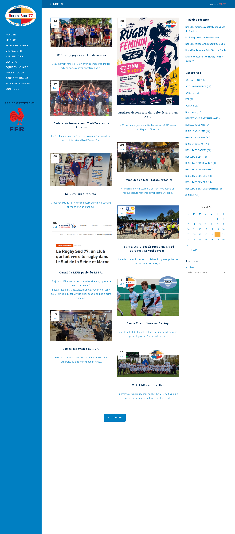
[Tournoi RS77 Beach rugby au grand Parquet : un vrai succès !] (148, 222)
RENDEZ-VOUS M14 (195, 137)
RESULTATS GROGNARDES (198, 163)
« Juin (194, 250)
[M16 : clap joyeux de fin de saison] (81, 32)
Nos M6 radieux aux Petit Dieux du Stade (205, 50)
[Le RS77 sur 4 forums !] (81, 169)
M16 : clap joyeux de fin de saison (81, 55)
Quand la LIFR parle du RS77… (81, 272)
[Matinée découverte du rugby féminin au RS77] (148, 61)
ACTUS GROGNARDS (196, 86)
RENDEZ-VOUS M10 (195, 125)
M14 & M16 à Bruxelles (148, 385)
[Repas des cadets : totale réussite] (148, 157)
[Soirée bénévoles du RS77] (81, 325)
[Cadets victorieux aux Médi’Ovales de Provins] (81, 98)
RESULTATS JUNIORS (196, 176)
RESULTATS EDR (193, 156)
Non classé (190, 112)
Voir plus (115, 417)
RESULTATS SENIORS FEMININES (201, 188)
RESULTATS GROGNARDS (198, 169)
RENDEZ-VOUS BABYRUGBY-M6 (201, 118)
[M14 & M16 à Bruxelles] (148, 363)
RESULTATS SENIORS (196, 182)
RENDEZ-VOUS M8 (194, 144)
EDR (187, 99)
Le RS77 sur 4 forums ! (81, 194)
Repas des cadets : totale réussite (148, 180)
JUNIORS (190, 105)
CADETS (189, 93)
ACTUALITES (192, 80)
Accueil (213, 4)
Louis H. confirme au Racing (148, 323)
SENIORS (190, 195)
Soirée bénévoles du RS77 (81, 348)
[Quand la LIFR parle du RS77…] (81, 242)
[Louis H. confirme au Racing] (148, 296)
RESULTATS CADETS (196, 150)
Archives (189, 267)
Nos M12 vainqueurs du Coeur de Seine (205, 44)
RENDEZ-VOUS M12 (195, 131)
